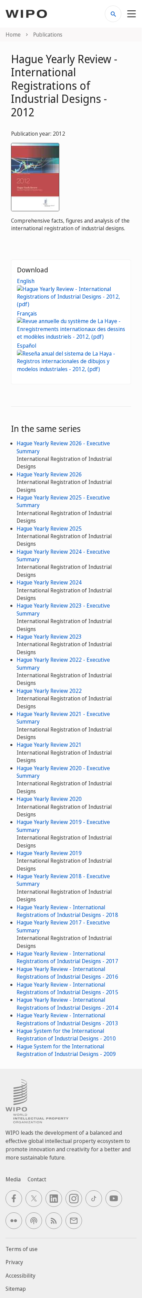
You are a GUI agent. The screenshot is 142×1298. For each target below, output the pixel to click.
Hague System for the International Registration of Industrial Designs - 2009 (66, 1050)
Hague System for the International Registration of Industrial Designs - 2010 (66, 1034)
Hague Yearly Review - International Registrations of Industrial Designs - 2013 (67, 1019)
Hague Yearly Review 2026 (49, 474)
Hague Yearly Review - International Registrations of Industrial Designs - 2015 (67, 988)
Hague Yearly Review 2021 (49, 744)
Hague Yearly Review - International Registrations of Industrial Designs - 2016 (67, 972)
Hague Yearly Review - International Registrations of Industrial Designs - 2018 (67, 911)
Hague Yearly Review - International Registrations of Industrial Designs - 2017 (67, 957)
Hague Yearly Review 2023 (49, 636)
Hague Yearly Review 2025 (49, 528)
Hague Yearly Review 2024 (49, 582)
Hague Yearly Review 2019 (49, 853)
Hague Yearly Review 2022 (49, 691)
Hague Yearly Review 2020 (49, 799)
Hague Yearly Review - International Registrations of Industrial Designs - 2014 (67, 1003)
